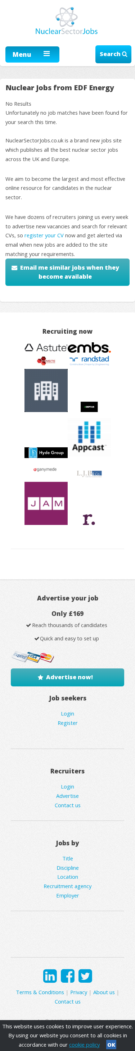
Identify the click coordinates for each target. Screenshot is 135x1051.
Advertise (67, 795)
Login (67, 713)
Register (68, 722)
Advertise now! (69, 677)
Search (111, 54)
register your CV (44, 235)
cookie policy (84, 1044)
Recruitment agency (67, 886)
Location (67, 876)
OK (111, 1044)
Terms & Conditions (40, 992)
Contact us (68, 805)
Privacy (78, 992)
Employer (67, 895)
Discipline (68, 867)
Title (67, 858)
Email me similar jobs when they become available (69, 272)
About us (104, 992)
